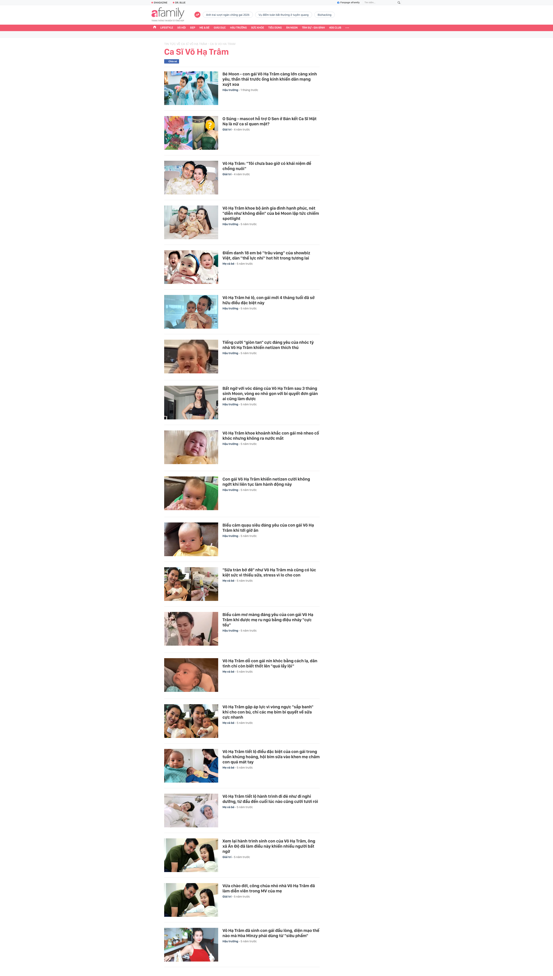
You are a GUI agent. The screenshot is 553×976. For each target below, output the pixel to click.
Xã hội (181, 27)
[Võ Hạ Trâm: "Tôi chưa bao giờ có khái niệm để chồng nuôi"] (191, 177)
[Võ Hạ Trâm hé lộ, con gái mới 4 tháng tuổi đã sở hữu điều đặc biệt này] (191, 312)
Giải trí (227, 129)
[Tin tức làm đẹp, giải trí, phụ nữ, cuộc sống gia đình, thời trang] (167, 14)
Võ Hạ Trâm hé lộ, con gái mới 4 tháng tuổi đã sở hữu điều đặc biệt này (268, 300)
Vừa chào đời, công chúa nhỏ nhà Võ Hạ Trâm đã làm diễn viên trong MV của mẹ (268, 888)
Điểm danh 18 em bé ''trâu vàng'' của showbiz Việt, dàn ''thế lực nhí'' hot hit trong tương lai (266, 255)
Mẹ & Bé (205, 27)
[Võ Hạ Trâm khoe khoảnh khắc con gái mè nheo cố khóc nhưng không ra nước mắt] (191, 447)
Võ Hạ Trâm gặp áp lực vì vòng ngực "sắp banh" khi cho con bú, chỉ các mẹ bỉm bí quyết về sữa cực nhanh (267, 712)
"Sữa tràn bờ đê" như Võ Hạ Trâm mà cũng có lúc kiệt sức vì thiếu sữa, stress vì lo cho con (269, 572)
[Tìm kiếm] (399, 2)
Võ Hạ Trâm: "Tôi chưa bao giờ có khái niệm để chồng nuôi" (266, 166)
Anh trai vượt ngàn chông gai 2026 (227, 14)
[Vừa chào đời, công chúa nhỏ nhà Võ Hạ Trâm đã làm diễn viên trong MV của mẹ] (191, 900)
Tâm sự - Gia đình (313, 27)
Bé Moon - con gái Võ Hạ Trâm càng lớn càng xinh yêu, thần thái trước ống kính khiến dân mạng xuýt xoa (269, 79)
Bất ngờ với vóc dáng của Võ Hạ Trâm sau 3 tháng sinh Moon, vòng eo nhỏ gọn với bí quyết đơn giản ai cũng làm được (270, 393)
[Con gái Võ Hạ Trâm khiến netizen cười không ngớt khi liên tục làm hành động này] (191, 493)
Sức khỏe (257, 27)
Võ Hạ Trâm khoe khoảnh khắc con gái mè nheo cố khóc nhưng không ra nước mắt (270, 435)
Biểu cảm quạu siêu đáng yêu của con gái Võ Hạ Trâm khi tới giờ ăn (268, 527)
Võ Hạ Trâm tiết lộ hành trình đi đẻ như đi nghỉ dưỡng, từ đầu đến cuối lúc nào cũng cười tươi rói (270, 799)
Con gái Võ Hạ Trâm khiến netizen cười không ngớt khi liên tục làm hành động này (266, 481)
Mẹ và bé (228, 264)
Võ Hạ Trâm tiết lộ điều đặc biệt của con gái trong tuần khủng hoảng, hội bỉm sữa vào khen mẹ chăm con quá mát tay (271, 756)
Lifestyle (166, 27)
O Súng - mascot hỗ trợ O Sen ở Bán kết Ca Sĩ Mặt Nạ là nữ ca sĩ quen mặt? (269, 121)
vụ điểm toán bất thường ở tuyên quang (284, 14)
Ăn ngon (292, 27)
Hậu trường (238, 27)
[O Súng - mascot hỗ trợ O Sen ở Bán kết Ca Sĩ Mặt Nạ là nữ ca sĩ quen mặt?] (191, 133)
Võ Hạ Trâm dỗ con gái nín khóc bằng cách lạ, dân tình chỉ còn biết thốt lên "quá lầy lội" (269, 663)
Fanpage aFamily (350, 2)
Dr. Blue (180, 2)
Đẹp (192, 27)
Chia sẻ (172, 61)
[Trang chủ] (154, 27)
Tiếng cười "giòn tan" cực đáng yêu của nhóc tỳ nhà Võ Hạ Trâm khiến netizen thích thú (268, 345)
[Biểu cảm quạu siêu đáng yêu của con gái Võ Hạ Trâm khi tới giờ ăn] (191, 539)
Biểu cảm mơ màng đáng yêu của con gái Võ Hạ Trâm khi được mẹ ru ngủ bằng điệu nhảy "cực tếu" (267, 619)
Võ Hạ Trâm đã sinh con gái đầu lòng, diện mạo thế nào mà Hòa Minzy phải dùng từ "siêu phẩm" (270, 933)
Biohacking (325, 14)
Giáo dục (220, 27)
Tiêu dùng (275, 27)
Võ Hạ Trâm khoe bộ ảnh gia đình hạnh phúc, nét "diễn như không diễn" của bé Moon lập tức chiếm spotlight (270, 213)
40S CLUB (335, 27)
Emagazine (160, 2)
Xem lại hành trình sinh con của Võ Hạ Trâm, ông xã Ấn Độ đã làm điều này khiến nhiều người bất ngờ (268, 846)
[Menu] (347, 28)
